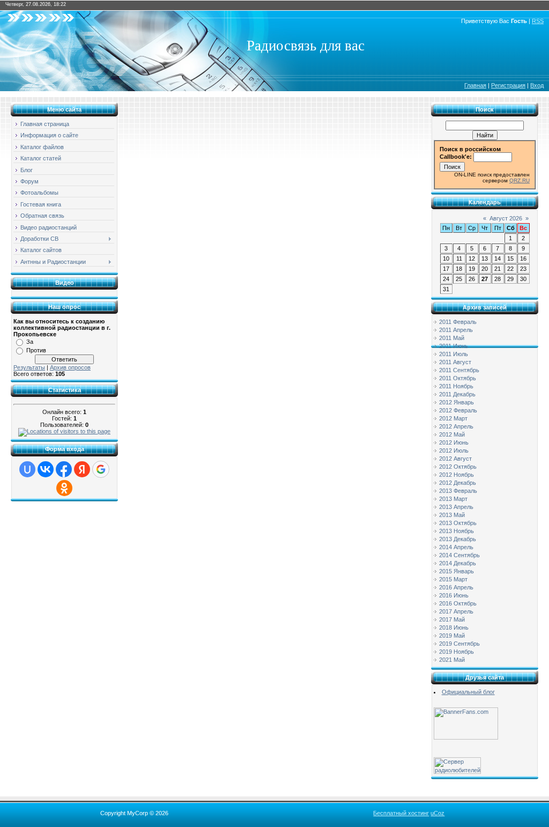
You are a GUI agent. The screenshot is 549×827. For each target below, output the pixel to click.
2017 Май (452, 619)
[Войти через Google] (100, 469)
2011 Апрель (456, 330)
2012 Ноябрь (456, 474)
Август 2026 (505, 218)
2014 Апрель (456, 547)
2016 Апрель (456, 587)
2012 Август (455, 458)
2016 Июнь (454, 595)
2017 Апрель (456, 611)
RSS (538, 21)
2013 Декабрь (457, 539)
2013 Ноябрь (456, 531)
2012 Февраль (458, 410)
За (29, 341)
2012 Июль (454, 450)
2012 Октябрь (458, 466)
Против (36, 350)
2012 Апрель (456, 426)
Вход (537, 85)
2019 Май (452, 635)
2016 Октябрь (458, 603)
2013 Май (452, 515)
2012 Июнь (454, 442)
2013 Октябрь (458, 523)
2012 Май (452, 434)
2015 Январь (456, 571)
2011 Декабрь (457, 394)
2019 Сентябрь (459, 643)
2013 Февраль (458, 491)
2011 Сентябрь (459, 370)
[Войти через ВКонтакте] (46, 469)
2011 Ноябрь (456, 386)
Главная (475, 85)
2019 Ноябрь (456, 651)
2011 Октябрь (457, 378)
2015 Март (453, 579)
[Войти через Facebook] (64, 469)
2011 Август (455, 362)
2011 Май (451, 338)
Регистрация (508, 85)
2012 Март (453, 418)
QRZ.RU (519, 180)
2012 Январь (456, 402)
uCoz (437, 813)
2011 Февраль (458, 322)
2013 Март (453, 499)
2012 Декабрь (457, 482)
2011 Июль (453, 354)
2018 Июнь (454, 627)
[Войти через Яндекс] (82, 469)
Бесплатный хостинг (401, 813)
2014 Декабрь (457, 563)
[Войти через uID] (27, 469)
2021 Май (452, 659)
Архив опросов (70, 367)
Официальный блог (468, 692)
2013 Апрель (456, 507)
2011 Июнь (453, 346)
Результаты (29, 367)
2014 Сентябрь (459, 555)
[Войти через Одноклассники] (64, 488)
